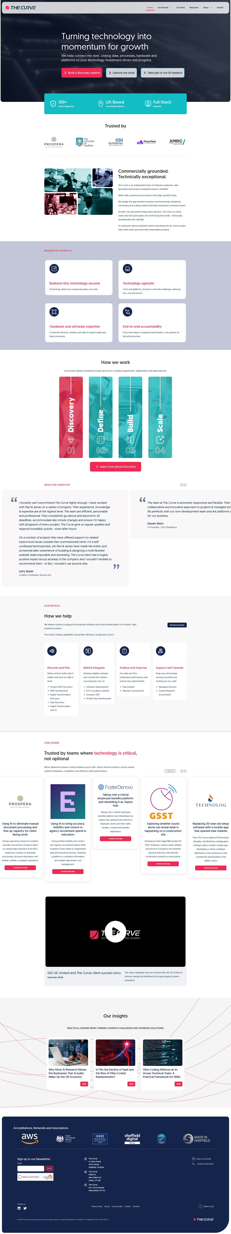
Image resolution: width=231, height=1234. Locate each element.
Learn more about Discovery (118, 466)
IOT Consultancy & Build (97, 690)
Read (84, 1084)
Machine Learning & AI (133, 690)
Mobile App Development (98, 698)
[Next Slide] (185, 484)
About (206, 7)
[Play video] (115, 932)
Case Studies (117, 1206)
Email (19, 1163)
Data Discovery (57, 702)
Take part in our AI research (165, 73)
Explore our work (124, 73)
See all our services (177, 625)
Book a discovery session (84, 73)
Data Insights (129, 686)
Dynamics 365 (92, 694)
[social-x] (24, 1208)
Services (136, 1206)
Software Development (97, 686)
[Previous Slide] (181, 484)
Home (150, 7)
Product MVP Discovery (61, 686)
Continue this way (115, 839)
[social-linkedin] (18, 1208)
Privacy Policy (97, 1206)
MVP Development (59, 690)
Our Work (180, 7)
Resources (194, 7)
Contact (220, 7)
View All (169, 771)
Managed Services (167, 686)
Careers (127, 1206)
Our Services (163, 7)
